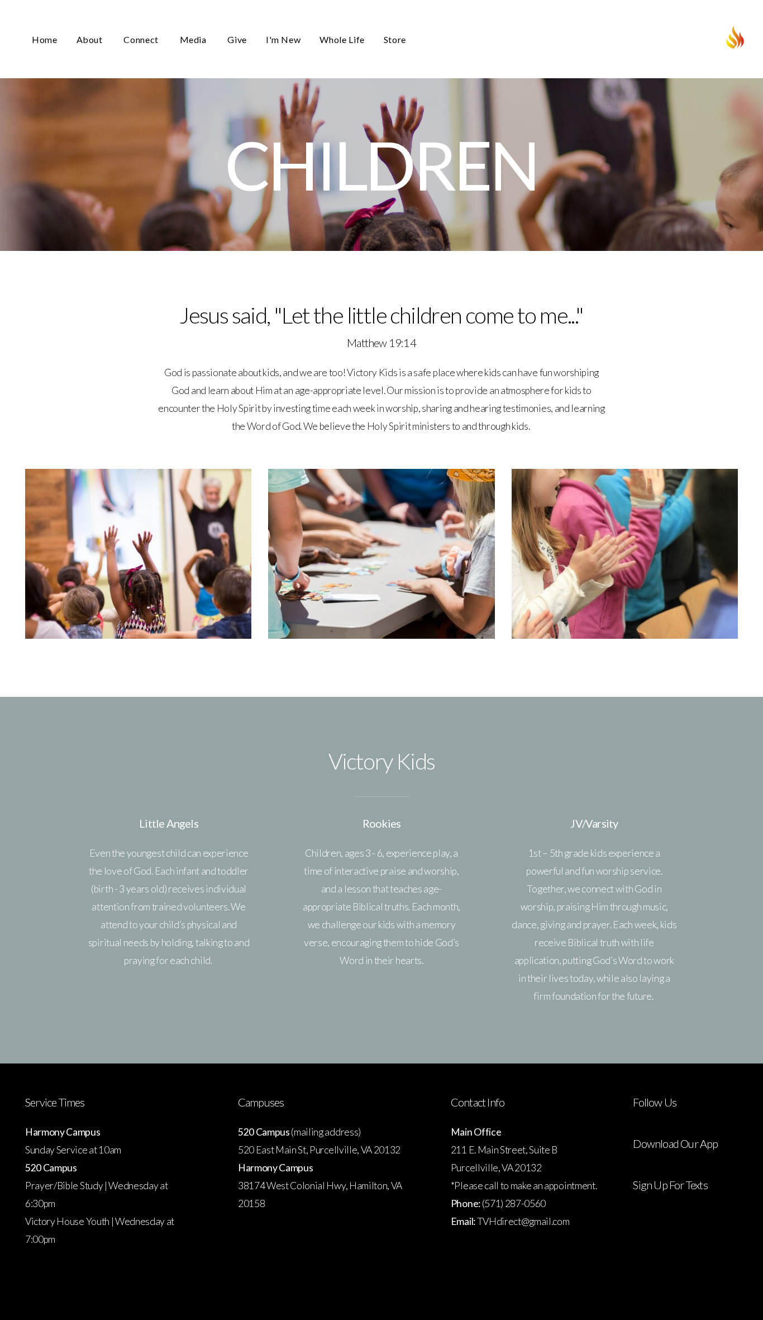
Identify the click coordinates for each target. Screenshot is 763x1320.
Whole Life (341, 39)
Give (237, 39)
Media (194, 39)
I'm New (283, 39)
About (91, 39)
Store (395, 39)
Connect (141, 39)
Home (45, 39)
